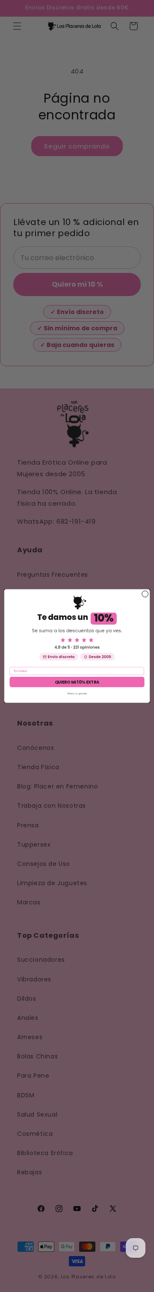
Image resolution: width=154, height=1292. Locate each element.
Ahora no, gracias (77, 693)
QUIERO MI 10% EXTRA (77, 682)
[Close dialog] (145, 594)
